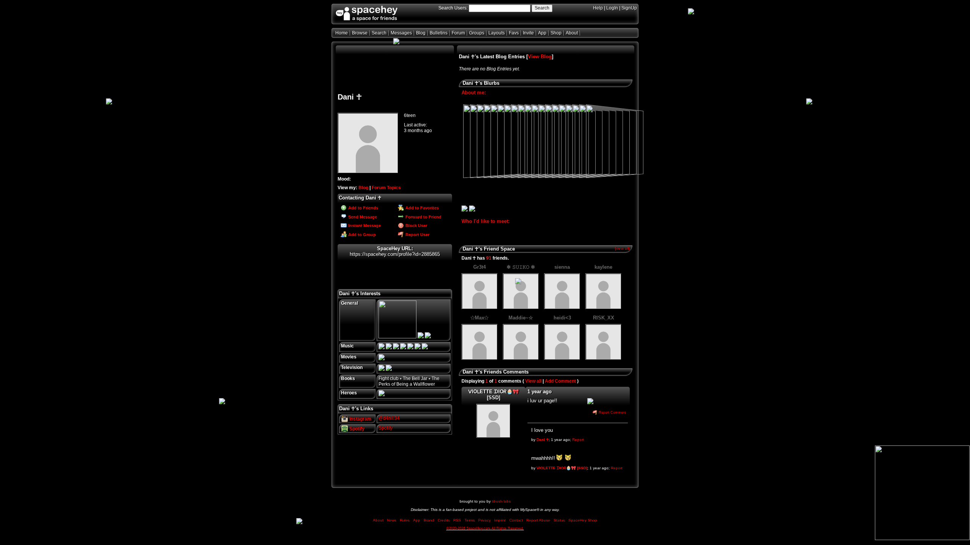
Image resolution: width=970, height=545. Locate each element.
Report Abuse (538, 520)
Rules (405, 520)
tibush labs (501, 501)
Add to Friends (362, 208)
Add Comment (560, 381)
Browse (360, 33)
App (542, 33)
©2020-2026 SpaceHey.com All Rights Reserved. (485, 528)
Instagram (359, 419)
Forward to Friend (422, 217)
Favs (514, 33)
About (572, 33)
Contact (516, 520)
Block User (415, 225)
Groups (476, 33)
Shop (556, 33)
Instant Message (364, 225)
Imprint (500, 520)
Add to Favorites (421, 208)
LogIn (612, 8)
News (391, 520)
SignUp (629, 8)
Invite (528, 33)
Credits (444, 520)
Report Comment (612, 412)
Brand (429, 520)
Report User (416, 234)
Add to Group (361, 234)
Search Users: (453, 8)
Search (542, 8)
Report (578, 440)
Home (341, 33)
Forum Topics (386, 187)
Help (598, 8)
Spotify (356, 428)
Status (559, 520)
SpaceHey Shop (582, 520)
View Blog (540, 56)
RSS (457, 520)
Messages (401, 33)
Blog (421, 33)
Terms (470, 520)
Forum (458, 33)
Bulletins (438, 33)
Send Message (362, 217)
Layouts (496, 33)
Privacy (484, 520)
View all (533, 381)
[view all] (622, 248)
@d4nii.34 (389, 418)
